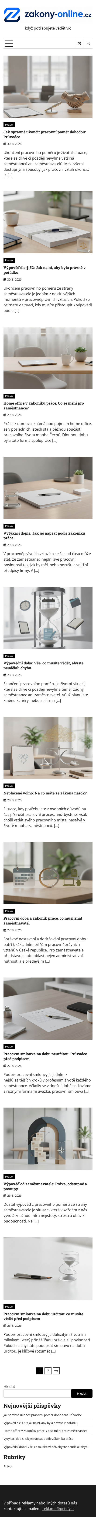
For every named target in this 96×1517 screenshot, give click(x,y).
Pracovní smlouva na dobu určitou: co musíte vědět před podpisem (43, 1316)
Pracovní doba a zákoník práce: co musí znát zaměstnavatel (42, 920)
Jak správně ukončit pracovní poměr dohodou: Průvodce (44, 134)
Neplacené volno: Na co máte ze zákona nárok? (45, 792)
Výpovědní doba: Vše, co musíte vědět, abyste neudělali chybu (43, 665)
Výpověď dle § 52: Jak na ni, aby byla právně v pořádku (44, 270)
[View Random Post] (79, 43)
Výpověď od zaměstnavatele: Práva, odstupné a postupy (45, 1186)
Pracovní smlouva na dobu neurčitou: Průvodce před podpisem (45, 1056)
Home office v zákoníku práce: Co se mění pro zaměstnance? (43, 405)
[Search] (88, 43)
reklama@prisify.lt (58, 1508)
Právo (9, 124)
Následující (56, 1370)
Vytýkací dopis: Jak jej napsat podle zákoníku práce (44, 535)
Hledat (9, 1386)
